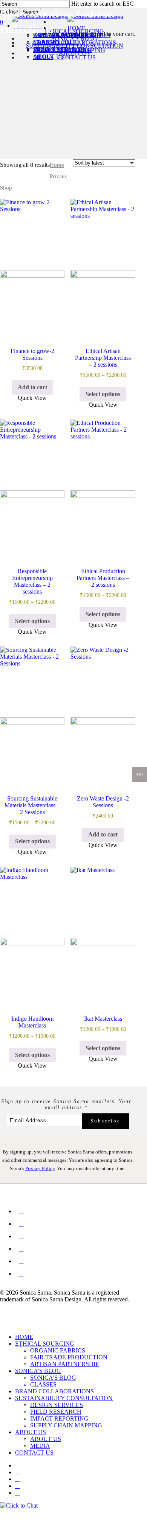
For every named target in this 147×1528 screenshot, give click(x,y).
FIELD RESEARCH (55, 1411)
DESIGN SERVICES (56, 1405)
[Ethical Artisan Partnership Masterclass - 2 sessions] (102, 267)
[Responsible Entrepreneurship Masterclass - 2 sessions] (32, 487)
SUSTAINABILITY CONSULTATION (64, 1398)
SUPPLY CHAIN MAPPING (66, 1425)
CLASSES (43, 1384)
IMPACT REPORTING (59, 1418)
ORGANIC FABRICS (57, 1350)
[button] (32, 387)
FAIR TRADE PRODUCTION (68, 1357)
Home (57, 165)
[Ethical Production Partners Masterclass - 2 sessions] (102, 487)
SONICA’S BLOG (38, 1371)
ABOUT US (30, 1432)
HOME (24, 1337)
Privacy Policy (40, 1168)
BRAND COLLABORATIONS (54, 1391)
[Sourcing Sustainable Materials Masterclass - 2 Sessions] (32, 714)
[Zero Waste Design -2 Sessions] (102, 714)
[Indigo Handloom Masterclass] (32, 935)
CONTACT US (34, 1452)
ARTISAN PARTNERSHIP (64, 1364)
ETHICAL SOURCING (44, 1343)
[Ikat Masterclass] (102, 935)
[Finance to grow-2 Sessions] (32, 267)
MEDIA (40, 1446)
